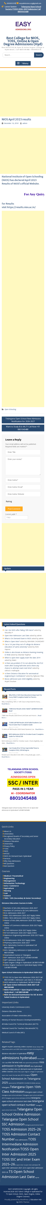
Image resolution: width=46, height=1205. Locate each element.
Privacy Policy (9, 846)
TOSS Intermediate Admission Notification (20, 1144)
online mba (17, 1072)
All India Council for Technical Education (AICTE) (20, 1024)
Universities (8, 844)
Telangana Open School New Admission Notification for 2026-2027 (23, 420)
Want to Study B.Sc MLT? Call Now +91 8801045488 (23, 428)
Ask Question (9, 866)
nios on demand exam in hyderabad (28, 1069)
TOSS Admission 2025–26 (21, 1129)
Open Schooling (10, 409)
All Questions (9, 863)
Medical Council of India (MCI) (13, 1032)
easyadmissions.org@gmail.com (30, 3)
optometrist (12, 1083)
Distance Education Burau (12, 1011)
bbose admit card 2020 (12, 1049)
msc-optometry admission (31, 1062)
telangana (5, 1087)
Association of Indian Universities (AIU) (16, 1015)
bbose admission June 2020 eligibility (19, 679)
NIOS (6, 851)
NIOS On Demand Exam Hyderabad (17, 856)
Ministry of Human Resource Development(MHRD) (21, 1020)
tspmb (37, 1177)
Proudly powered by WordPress (16, 1199)
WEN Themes (24, 1202)
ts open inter (19, 1165)
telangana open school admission (12, 1095)
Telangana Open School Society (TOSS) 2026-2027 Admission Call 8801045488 (23, 9)
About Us (7, 831)
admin (25, 123)
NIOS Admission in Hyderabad (15, 982)
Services (7, 858)
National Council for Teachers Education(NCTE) (20, 1028)
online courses (7, 1071)
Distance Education (11, 841)
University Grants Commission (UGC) (16, 1007)
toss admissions (21, 1140)
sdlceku (38, 1083)
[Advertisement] (23, 94)
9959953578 (11, 3)
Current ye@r (11, 514)
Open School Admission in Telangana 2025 (21, 1078)
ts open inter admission (31, 1165)
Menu (25, 63)
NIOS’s (17, 183)
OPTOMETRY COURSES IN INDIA (25, 1083)
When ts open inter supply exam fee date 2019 (22, 658)
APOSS (6, 853)
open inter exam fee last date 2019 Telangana (16, 1075)
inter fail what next (15, 1062)
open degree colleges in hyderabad (32, 1072)
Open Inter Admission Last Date (17, 635)
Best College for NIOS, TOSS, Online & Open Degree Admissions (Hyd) (23, 41)
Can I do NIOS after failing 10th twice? (19, 630)
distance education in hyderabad (14, 1053)
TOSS (6, 848)
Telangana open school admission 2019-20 (18, 1098)
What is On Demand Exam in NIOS (18, 638)
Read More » (6, 704)
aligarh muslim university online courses (17, 1047)
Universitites (8, 834)
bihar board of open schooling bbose (31, 1049)
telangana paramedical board (34, 1125)
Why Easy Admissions (12, 861)
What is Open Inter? (12, 641)
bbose (34, 1047)
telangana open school (33, 1092)
